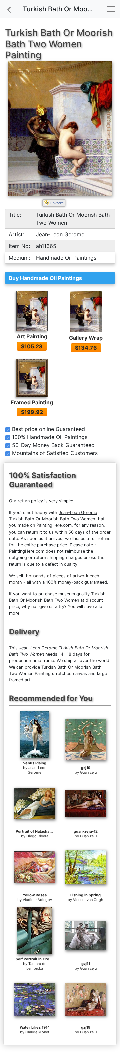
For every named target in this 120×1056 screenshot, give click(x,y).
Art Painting (32, 336)
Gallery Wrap (86, 337)
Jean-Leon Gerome (37, 770)
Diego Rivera (37, 836)
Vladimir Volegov (37, 899)
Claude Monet (37, 1032)
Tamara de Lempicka (36, 966)
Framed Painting (32, 402)
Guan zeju (88, 772)
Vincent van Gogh (88, 899)
